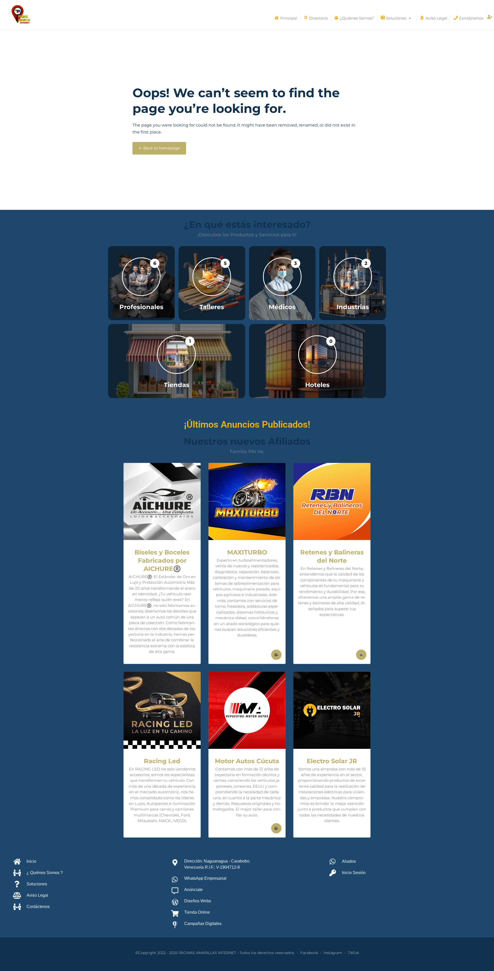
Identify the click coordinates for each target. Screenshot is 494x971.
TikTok (353, 952)
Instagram (333, 952)
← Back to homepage (159, 148)
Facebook (309, 952)
